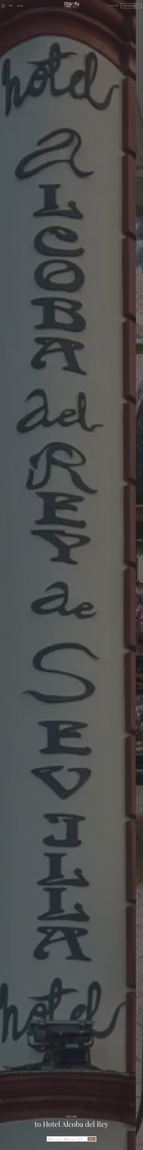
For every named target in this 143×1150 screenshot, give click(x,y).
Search (91, 1139)
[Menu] (4, 5)
